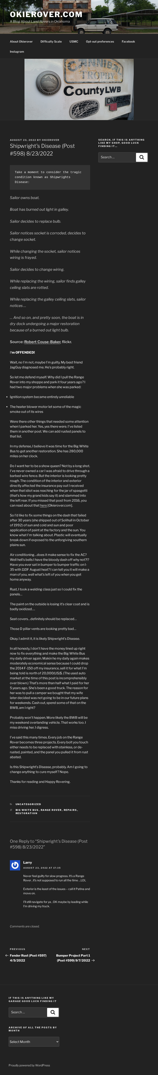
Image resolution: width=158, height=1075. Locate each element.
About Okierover (21, 41)
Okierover (50, 140)
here (43, 505)
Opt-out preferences (100, 41)
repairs (70, 810)
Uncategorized (28, 804)
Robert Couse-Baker (42, 342)
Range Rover (51, 810)
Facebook (128, 41)
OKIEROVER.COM (46, 14)
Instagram (17, 51)
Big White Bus (27, 810)
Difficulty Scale (51, 41)
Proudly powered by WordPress (29, 1065)
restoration (27, 813)
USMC (74, 41)
